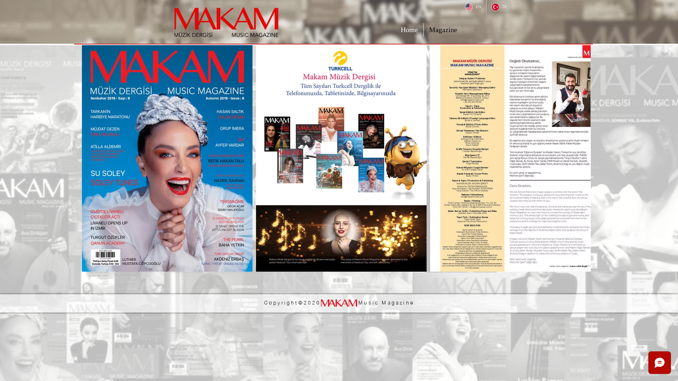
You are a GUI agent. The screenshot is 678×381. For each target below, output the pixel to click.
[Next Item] (579, 158)
